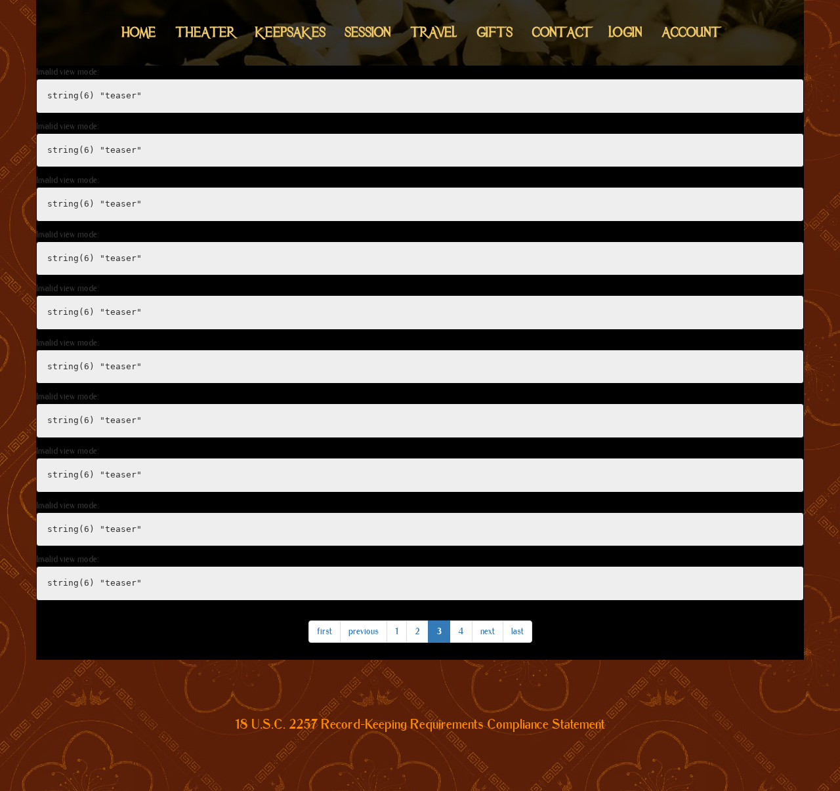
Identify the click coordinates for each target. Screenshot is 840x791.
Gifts (495, 32)
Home (139, 32)
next (487, 631)
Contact (560, 32)
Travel (434, 32)
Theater (206, 32)
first (324, 631)
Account (690, 32)
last (517, 631)
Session (368, 32)
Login (625, 32)
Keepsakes (290, 32)
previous (363, 631)
